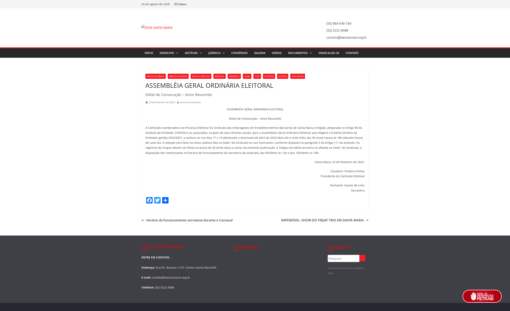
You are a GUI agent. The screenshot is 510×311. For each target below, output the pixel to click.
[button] (176, 53)
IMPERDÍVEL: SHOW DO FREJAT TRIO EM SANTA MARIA (322, 220)
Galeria (259, 53)
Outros (283, 76)
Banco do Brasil (155, 76)
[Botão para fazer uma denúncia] (482, 296)
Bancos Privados (178, 76)
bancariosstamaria (190, 102)
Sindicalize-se (329, 53)
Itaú (257, 76)
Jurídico (214, 53)
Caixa (247, 76)
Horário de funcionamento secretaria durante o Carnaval (189, 220)
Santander (297, 76)
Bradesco (234, 76)
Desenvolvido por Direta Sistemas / (341, 268)
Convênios (239, 53)
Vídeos (277, 53)
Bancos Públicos (201, 76)
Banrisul (219, 76)
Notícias (191, 53)
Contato (352, 53)
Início (149, 53)
